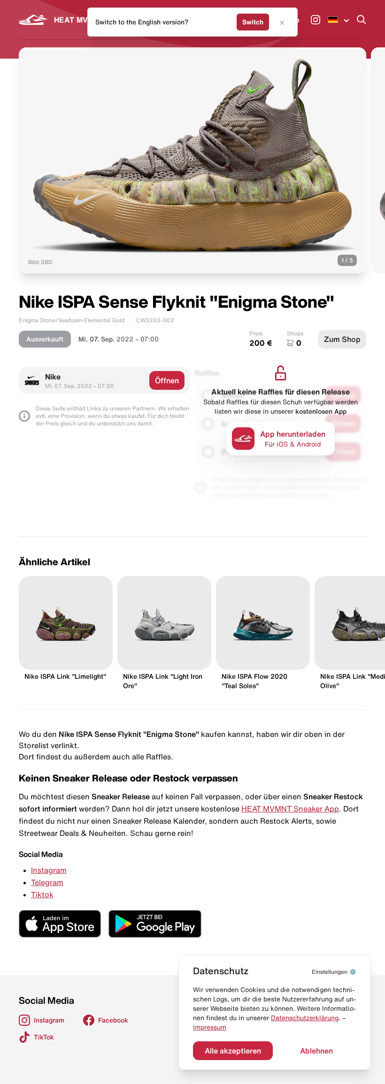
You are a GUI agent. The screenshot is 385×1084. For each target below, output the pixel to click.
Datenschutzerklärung (305, 1018)
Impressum (209, 1027)
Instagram (49, 870)
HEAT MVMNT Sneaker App (290, 808)
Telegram (47, 882)
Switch (252, 22)
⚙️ (334, 972)
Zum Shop (342, 339)
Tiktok (42, 894)
